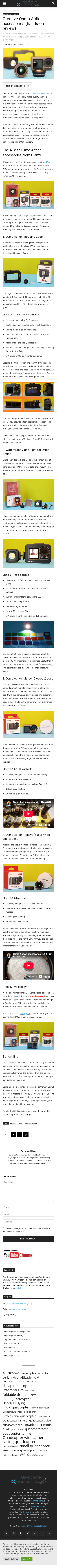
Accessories (14, 10)
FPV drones (24, 1512)
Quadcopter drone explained (17, 1331)
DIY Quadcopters (11, 1343)
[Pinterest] (20, 1533)
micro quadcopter (16, 1407)
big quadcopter (27, 1381)
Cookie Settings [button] (11, 1559)
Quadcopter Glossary (13, 1335)
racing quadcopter (19, 1441)
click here (21, 1288)
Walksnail (42, 1450)
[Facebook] (13, 1134)
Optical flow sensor (12, 1411)
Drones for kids (13, 1389)
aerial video (10, 1377)
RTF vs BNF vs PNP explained (17, 1351)
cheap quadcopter (17, 1385)
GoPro (32, 1394)
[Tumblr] (42, 1533)
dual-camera (29, 1390)
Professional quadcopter (19, 1416)
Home (5, 10)
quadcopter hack (16, 1123)
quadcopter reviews (37, 1506)
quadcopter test (36, 1429)
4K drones (11, 1373)
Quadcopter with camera (24, 1437)
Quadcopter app (45, 1416)
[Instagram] (13, 1533)
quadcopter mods (31, 1123)
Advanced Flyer (10, 45)
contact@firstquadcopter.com (34, 1526)
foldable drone (15, 1394)
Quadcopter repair (13, 1429)
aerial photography (35, 1373)
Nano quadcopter (40, 1407)
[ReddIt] (25, 1134)
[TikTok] (35, 1533)
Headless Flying (14, 1403)
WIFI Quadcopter (32, 1454)
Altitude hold (29, 1377)
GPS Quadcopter (17, 1399)
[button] (4, 3)
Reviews (15, 14)
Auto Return (10, 1381)
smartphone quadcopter (19, 1450)
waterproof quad (10, 1455)
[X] (19, 1134)
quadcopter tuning (17, 1433)
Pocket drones (31, 1411)
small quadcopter (35, 1445)
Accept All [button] (27, 1559)
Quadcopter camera (15, 1420)
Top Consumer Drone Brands (17, 1339)
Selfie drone (10, 1446)
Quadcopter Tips (11, 1355)
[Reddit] (27, 1533)
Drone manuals (11, 1347)
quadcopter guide (40, 1420)
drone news (38, 1500)
